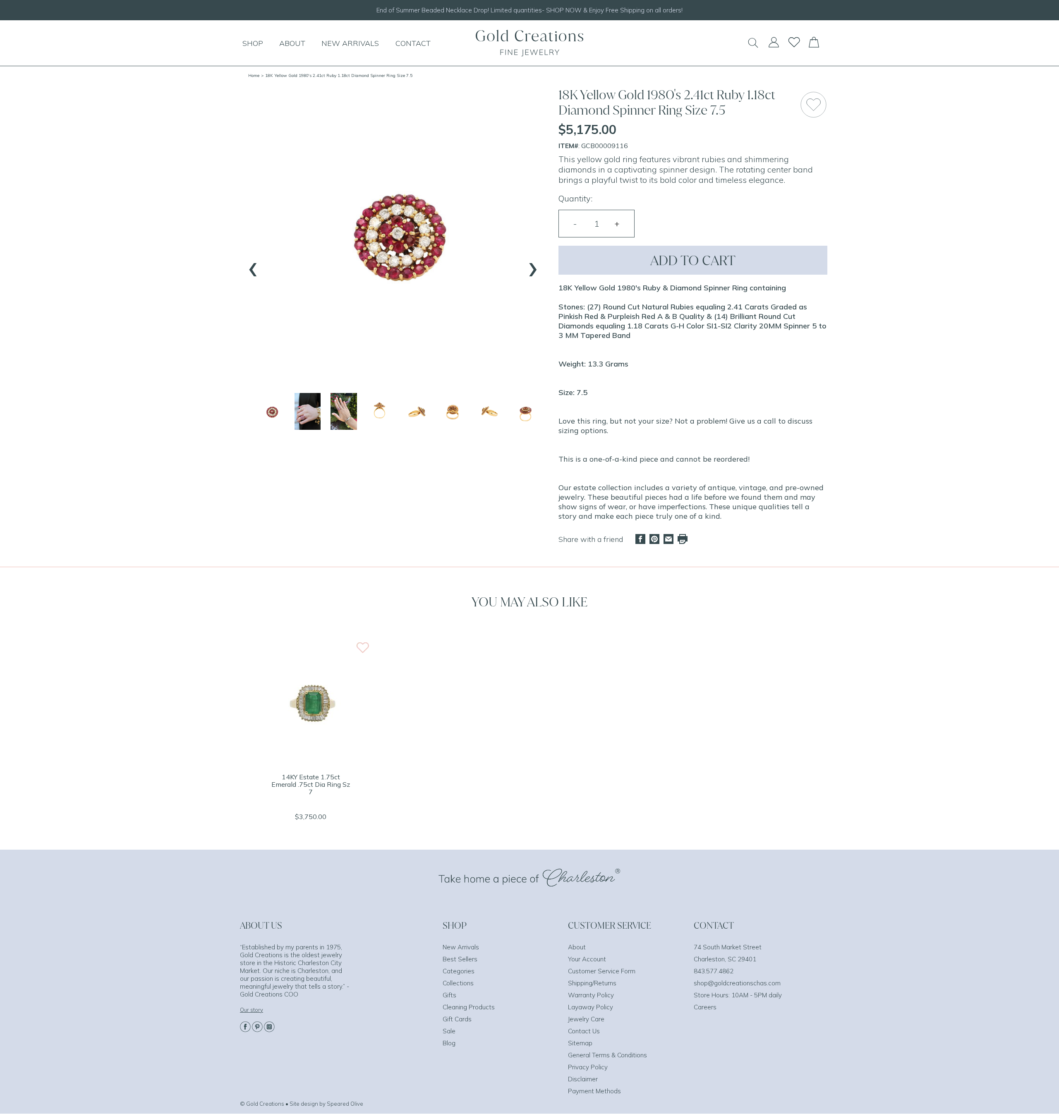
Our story (251, 1009)
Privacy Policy (588, 1067)
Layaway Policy (590, 1007)
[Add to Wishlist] (813, 104)
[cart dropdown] (814, 45)
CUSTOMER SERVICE (609, 925)
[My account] (773, 46)
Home (253, 75)
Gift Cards (457, 1019)
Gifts (449, 995)
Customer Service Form (601, 971)
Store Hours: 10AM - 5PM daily (738, 995)
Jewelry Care (586, 1019)
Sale (449, 1031)
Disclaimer (583, 1079)
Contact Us (584, 1031)
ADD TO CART (693, 260)
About (577, 947)
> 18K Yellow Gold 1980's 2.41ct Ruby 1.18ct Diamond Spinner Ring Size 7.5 (336, 75)
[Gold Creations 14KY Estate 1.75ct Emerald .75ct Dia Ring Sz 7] (310, 761)
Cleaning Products (469, 1007)
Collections (458, 983)
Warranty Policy (591, 995)
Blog (449, 1043)
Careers (705, 1007)
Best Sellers (460, 959)
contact (413, 43)
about (292, 43)
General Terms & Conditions (607, 1055)
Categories (458, 971)
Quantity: (575, 198)
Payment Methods (594, 1091)
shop (252, 43)
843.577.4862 (713, 971)
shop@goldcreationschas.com (737, 983)
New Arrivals (461, 947)
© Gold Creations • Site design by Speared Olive (301, 1103)
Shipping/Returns (592, 983)
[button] (271, 411)
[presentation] (253, 265)
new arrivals (350, 43)
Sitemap (580, 1043)
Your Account (587, 959)
